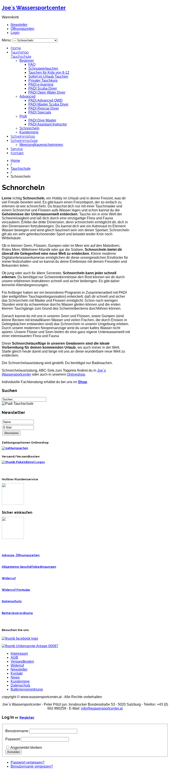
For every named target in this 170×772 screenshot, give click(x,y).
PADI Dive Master (42, 120)
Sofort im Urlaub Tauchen (48, 76)
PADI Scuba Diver (42, 88)
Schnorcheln (29, 128)
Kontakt (17, 153)
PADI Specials (39, 112)
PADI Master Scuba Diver (48, 104)
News (15, 677)
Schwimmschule (24, 141)
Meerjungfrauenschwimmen (41, 145)
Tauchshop (20, 52)
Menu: (7, 40)
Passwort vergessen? (27, 762)
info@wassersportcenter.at (102, 708)
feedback (5, 59)
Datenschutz (12, 601)
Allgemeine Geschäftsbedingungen (29, 566)
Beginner (26, 60)
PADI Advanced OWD (45, 100)
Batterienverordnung (27, 689)
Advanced (27, 96)
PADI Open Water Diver (46, 92)
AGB (14, 657)
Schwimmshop (23, 136)
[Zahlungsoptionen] (15, 448)
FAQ (31, 64)
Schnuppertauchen (43, 68)
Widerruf (9, 578)
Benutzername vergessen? (32, 766)
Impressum (19, 653)
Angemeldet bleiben (26, 747)
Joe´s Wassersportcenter (34, 7)
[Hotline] (13, 504)
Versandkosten (22, 661)
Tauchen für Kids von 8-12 (48, 72)
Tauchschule (21, 56)
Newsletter (19, 25)
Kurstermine (29, 132)
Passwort (12, 739)
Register (27, 717)
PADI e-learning (40, 84)
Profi (23, 116)
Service (17, 149)
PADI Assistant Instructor (47, 124)
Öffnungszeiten (22, 29)
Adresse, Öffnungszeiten (21, 555)
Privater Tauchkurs (43, 80)
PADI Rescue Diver (43, 108)
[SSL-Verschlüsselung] (13, 538)
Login (15, 33)
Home (16, 48)
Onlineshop (76, 374)
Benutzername (16, 731)
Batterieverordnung (17, 613)
